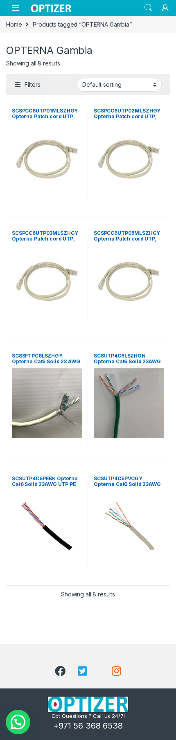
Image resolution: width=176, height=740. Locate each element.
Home (14, 24)
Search (148, 7)
